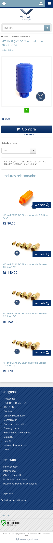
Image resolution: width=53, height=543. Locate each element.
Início (6, 36)
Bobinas (8, 411)
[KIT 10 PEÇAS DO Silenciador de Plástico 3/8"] (26, 205)
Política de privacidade (15, 479)
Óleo (6, 449)
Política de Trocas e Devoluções (20, 483)
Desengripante (11, 428)
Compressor (10, 420)
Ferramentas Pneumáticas (17, 432)
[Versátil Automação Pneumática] (26, 14)
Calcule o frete (9, 143)
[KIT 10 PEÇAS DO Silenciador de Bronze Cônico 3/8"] (26, 254)
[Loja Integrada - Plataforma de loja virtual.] (26, 539)
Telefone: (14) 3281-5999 (14, 500)
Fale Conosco (10, 466)
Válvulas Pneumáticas (15, 445)
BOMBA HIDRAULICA (15, 403)
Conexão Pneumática (19, 36)
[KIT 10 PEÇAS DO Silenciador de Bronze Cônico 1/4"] (26, 353)
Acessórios (9, 398)
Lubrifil (7, 441)
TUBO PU (9, 407)
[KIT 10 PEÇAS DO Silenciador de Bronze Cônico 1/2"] (26, 303)
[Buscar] (47, 28)
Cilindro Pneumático (14, 415)
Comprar (29, 129)
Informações (10, 471)
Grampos (9, 437)
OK (33, 150)
